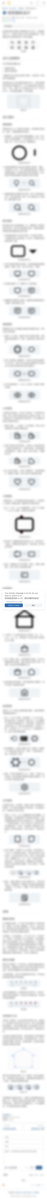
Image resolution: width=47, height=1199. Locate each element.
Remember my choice (15, 602)
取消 (33, 605)
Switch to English (13, 605)
